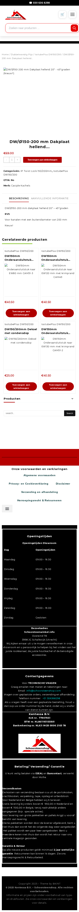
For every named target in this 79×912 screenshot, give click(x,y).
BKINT (57, 883)
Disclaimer (63, 483)
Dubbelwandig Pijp (22, 54)
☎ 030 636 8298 (39, 2)
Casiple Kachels (20, 185)
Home (5, 54)
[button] (7, 508)
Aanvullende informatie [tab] (50, 198)
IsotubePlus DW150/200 (48, 54)
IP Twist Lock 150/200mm (36, 171)
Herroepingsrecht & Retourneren (39, 500)
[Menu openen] (72, 14)
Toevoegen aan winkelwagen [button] (21, 313)
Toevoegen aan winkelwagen (42, 160)
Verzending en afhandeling (39, 492)
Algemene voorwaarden (40, 475)
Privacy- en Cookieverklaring (29, 483)
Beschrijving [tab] (19, 198)
